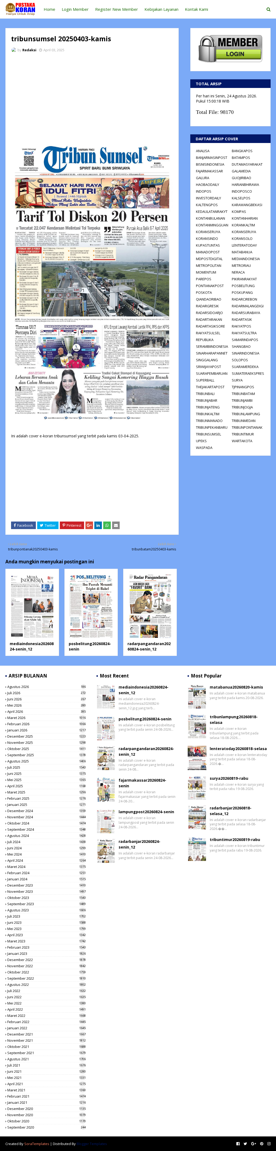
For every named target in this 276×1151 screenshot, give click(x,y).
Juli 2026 (46, 692)
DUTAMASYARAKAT (247, 164)
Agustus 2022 (46, 984)
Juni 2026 (46, 699)
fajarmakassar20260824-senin (142, 783)
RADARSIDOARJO (209, 312)
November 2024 (46, 817)
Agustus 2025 (46, 761)
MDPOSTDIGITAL (209, 258)
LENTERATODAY (244, 245)
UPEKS (201, 440)
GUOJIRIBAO (241, 177)
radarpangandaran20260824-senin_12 (149, 646)
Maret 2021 (46, 1090)
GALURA (202, 177)
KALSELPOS (241, 198)
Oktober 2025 (46, 748)
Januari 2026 (46, 730)
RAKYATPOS (241, 326)
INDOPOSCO (242, 191)
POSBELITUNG (243, 285)
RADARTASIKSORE (210, 326)
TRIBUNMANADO (209, 420)
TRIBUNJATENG (208, 407)
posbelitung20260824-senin (145, 718)
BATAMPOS (241, 157)
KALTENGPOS (207, 204)
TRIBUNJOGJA (242, 407)
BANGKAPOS (242, 150)
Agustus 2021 (46, 1059)
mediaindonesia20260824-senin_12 (32, 646)
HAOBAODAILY (207, 184)
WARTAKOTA (242, 440)
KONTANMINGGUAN (212, 225)
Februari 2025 (46, 798)
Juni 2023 (46, 922)
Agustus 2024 (46, 835)
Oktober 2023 (46, 897)
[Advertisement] (92, 97)
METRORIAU (241, 265)
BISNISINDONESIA (210, 164)
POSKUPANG (242, 292)
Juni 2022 (46, 997)
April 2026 (46, 711)
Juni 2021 (46, 1071)
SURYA (237, 380)
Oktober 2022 (46, 972)
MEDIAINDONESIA (246, 258)
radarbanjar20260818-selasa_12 (230, 810)
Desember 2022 (46, 959)
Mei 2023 (46, 928)
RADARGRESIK (207, 306)
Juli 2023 (46, 916)
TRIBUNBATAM (243, 393)
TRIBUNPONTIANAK (247, 427)
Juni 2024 (46, 848)
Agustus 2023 (46, 910)
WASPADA (204, 447)
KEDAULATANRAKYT (211, 211)
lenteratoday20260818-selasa (238, 748)
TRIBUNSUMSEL (208, 434)
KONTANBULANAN (210, 218)
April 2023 (46, 934)
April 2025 (46, 786)
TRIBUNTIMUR (243, 434)
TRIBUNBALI (205, 393)
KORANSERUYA (208, 231)
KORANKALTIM (243, 225)
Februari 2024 (46, 872)
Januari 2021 (46, 1102)
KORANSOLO (242, 238)
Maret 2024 (46, 866)
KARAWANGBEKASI (247, 204)
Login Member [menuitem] (75, 9)
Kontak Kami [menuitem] (196, 9)
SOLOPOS (240, 359)
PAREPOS (203, 279)
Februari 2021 (46, 1096)
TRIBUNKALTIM (207, 413)
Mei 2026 (46, 705)
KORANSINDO (207, 238)
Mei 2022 (46, 1003)
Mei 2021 (46, 1077)
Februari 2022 (46, 1021)
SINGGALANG (207, 359)
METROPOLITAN (208, 265)
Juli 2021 (46, 1065)
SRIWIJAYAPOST (208, 366)
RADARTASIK (242, 319)
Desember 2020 (46, 1108)
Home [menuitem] (49, 9)
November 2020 (46, 1114)
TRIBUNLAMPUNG (246, 413)
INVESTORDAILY (208, 198)
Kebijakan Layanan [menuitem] (161, 9)
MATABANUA (242, 252)
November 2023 (46, 891)
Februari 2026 (46, 723)
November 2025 (46, 742)
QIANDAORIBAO (208, 299)
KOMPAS (239, 211)
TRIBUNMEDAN (244, 420)
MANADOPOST (208, 252)
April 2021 (46, 1083)
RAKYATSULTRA (244, 333)
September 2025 (46, 754)
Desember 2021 (46, 1034)
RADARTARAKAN (209, 319)
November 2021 (46, 1040)
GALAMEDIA (241, 171)
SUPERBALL (205, 380)
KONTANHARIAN (245, 218)
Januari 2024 (46, 879)
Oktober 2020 (46, 1121)
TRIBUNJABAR (206, 400)
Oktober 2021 (46, 1046)
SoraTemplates (36, 1143)
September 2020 (46, 1127)
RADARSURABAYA (246, 312)
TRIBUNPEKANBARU (211, 427)
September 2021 (46, 1052)
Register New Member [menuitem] (116, 9)
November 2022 (46, 965)
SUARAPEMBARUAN (211, 373)
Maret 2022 (46, 1015)
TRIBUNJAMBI (242, 400)
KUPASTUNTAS (208, 245)
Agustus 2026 (46, 686)
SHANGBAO (241, 346)
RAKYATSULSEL (208, 333)
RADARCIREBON (244, 299)
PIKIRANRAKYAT (244, 279)
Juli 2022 (46, 990)
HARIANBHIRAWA (245, 184)
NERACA (238, 272)
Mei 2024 (46, 854)
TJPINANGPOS (243, 386)
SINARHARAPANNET (211, 353)
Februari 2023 (46, 947)
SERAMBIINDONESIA (212, 346)
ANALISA (202, 150)
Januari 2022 (46, 1028)
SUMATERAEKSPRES (248, 373)
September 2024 (46, 829)
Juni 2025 (46, 773)
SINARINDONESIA (245, 353)
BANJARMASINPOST (211, 157)
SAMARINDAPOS (245, 339)
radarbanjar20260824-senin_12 (139, 844)
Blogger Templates (92, 1143)
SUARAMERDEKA (245, 366)
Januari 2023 (46, 953)
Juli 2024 (46, 841)
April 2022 (46, 1009)
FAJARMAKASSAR (209, 171)
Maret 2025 (46, 792)
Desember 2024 (46, 810)
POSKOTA (204, 292)
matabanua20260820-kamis (236, 687)
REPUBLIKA (204, 339)
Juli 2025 (46, 767)
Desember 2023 (46, 885)
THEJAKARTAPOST (210, 386)
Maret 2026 (46, 717)
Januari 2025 (46, 804)
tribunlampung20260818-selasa (234, 719)
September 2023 (46, 903)
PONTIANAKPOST (210, 285)
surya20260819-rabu (229, 778)
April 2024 (46, 860)
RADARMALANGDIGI (248, 306)
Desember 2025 (46, 736)
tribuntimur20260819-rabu (235, 839)
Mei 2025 (46, 779)
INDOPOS (203, 191)
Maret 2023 (46, 941)
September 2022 (46, 978)
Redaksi (29, 49)
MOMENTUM (206, 272)
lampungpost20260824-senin (146, 811)
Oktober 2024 (46, 823)
